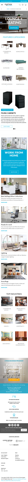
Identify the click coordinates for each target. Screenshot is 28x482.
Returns (16, 456)
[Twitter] (12, 425)
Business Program (4, 458)
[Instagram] (18, 425)
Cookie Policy (8, 480)
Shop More (7, 126)
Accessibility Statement (19, 460)
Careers (2, 465)
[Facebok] (9, 425)
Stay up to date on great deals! (13, 427)
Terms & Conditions (17, 479)
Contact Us (17, 458)
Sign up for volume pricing (6, 1)
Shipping (17, 455)
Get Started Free (14, 379)
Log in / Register (4, 455)
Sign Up (24, 430)
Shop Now (14, 172)
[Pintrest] (15, 425)
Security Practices (16, 480)
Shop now (4, 202)
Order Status (3, 456)
